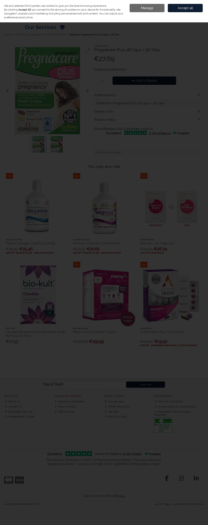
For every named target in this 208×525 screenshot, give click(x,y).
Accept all (185, 8)
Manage (147, 8)
